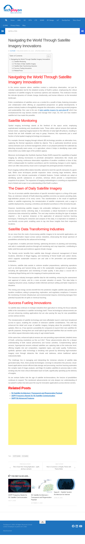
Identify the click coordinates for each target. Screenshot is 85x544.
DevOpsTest (66, 20)
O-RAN (5, 25)
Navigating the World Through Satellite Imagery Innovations (30, 59)
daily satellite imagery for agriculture (53, 110)
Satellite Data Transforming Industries (25, 66)
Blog (23, 25)
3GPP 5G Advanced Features (22, 398)
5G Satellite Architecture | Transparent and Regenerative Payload (36, 393)
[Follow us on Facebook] (73, 526)
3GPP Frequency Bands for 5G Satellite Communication (33, 396)
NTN (30, 20)
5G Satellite (25, 456)
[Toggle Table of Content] (47, 56)
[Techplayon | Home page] (12, 8)
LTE (36, 20)
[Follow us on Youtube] (80, 526)
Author (12, 51)
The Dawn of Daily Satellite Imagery (25, 64)
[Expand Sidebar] (2, 31)
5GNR (42, 20)
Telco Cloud (76, 20)
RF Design (50, 20)
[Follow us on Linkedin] (76, 526)
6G (25, 20)
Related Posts (18, 70)
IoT (58, 20)
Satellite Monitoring (20, 61)
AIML (19, 20)
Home (13, 20)
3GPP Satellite (16, 456)
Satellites (12, 31)
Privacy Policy (15, 25)
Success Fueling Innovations (23, 68)
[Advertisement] (42, 424)
